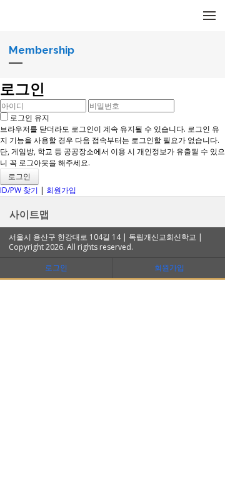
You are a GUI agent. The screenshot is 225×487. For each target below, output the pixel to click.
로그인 (56, 267)
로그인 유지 (28, 117)
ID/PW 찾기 (19, 190)
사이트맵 (29, 214)
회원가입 (61, 190)
